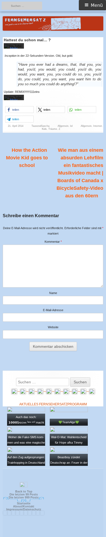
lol (71, 126)
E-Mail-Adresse (53, 310)
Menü (97, 5)
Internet (97, 126)
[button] (19, 109)
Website (53, 327)
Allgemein (63, 126)
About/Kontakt (23, 506)
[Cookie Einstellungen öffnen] (96, 530)
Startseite (23, 503)
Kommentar (53, 241)
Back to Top (23, 491)
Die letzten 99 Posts (24, 494)
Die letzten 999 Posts (24, 497)
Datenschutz (32, 509)
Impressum (14, 509)
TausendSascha (40, 126)
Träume (52, 129)
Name (53, 293)
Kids (44, 129)
